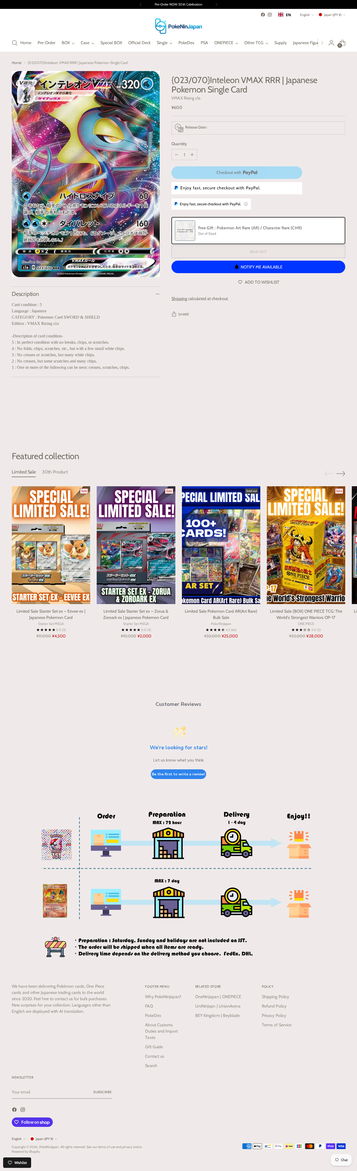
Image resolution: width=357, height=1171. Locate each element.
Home (16, 62)
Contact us (154, 1056)
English (305, 15)
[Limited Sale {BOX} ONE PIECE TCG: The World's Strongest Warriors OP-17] (306, 545)
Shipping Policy (275, 996)
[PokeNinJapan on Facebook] (263, 14)
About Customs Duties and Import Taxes (161, 1031)
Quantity (179, 143)
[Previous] (140, 4)
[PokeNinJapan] (178, 26)
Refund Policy (274, 1006)
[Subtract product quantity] (176, 154)
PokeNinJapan (49, 1147)
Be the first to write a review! (178, 774)
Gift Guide (154, 1046)
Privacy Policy (274, 1015)
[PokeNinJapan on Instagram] (269, 14)
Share (183, 314)
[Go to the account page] (331, 43)
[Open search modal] (14, 43)
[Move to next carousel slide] (340, 422)
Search (151, 1065)
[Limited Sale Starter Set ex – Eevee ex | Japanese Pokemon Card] (51, 545)
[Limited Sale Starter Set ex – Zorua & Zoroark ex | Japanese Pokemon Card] (136, 545)
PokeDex (153, 1015)
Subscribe (102, 1092)
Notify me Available (262, 267)
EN (288, 14)
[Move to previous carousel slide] (328, 423)
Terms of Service (276, 1024)
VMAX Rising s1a (185, 98)
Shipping (179, 298)
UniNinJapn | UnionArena (217, 1006)
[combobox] (284, 14)
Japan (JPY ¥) (333, 15)
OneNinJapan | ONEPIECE (218, 996)
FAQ (149, 1006)
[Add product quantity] (192, 154)
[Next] (216, 4)
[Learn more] (246, 204)
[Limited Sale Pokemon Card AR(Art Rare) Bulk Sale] (221, 545)
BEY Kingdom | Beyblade (217, 1015)
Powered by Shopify (26, 1152)
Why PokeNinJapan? (163, 996)
